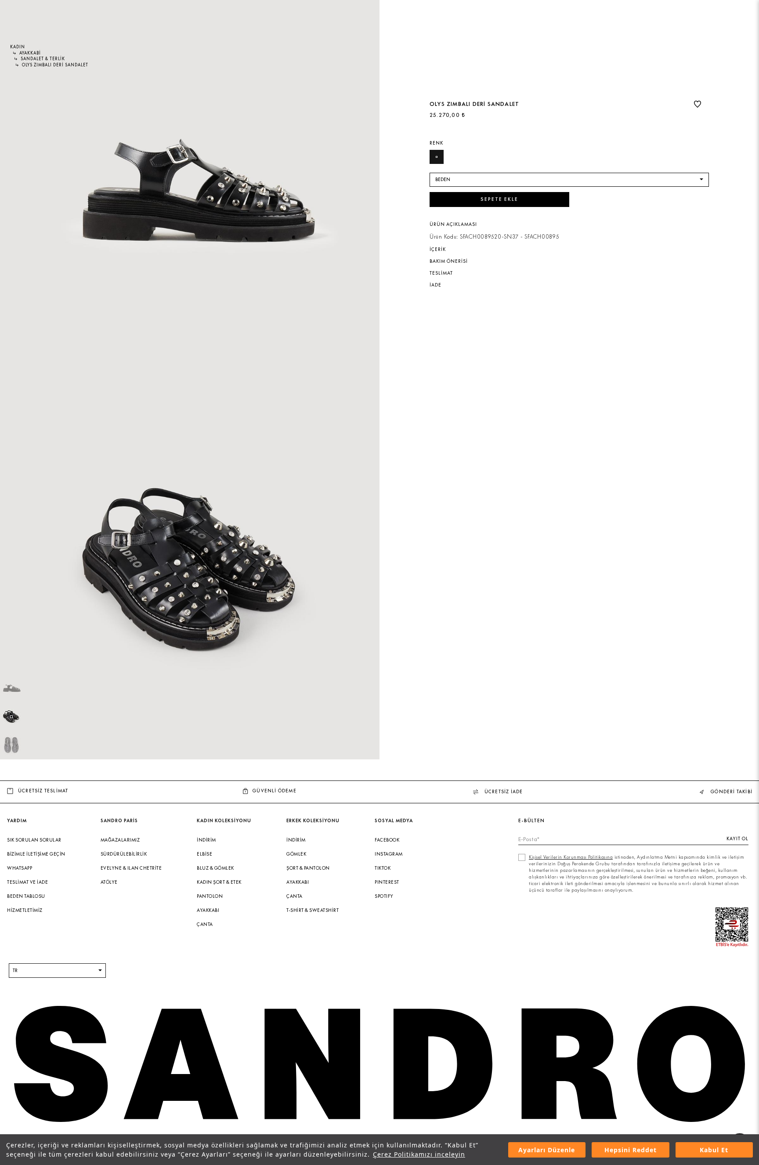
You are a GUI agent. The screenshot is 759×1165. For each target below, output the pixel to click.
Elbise (204, 854)
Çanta (205, 924)
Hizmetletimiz (25, 910)
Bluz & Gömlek (215, 868)
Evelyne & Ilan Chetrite (131, 868)
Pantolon (210, 896)
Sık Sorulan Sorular (34, 840)
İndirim (206, 840)
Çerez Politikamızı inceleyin (419, 1154)
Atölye (109, 882)
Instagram (389, 854)
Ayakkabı (208, 910)
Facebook (387, 840)
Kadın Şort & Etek (219, 882)
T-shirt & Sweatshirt (312, 910)
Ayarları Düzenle (546, 1150)
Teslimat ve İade (27, 882)
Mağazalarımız (120, 840)
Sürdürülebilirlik (124, 854)
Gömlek (296, 854)
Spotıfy (384, 896)
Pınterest (387, 882)
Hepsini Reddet (630, 1150)
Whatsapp (19, 868)
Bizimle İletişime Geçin (36, 854)
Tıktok (382, 868)
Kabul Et (714, 1150)
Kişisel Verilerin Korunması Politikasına (571, 857)
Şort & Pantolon (308, 868)
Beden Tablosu (26, 896)
